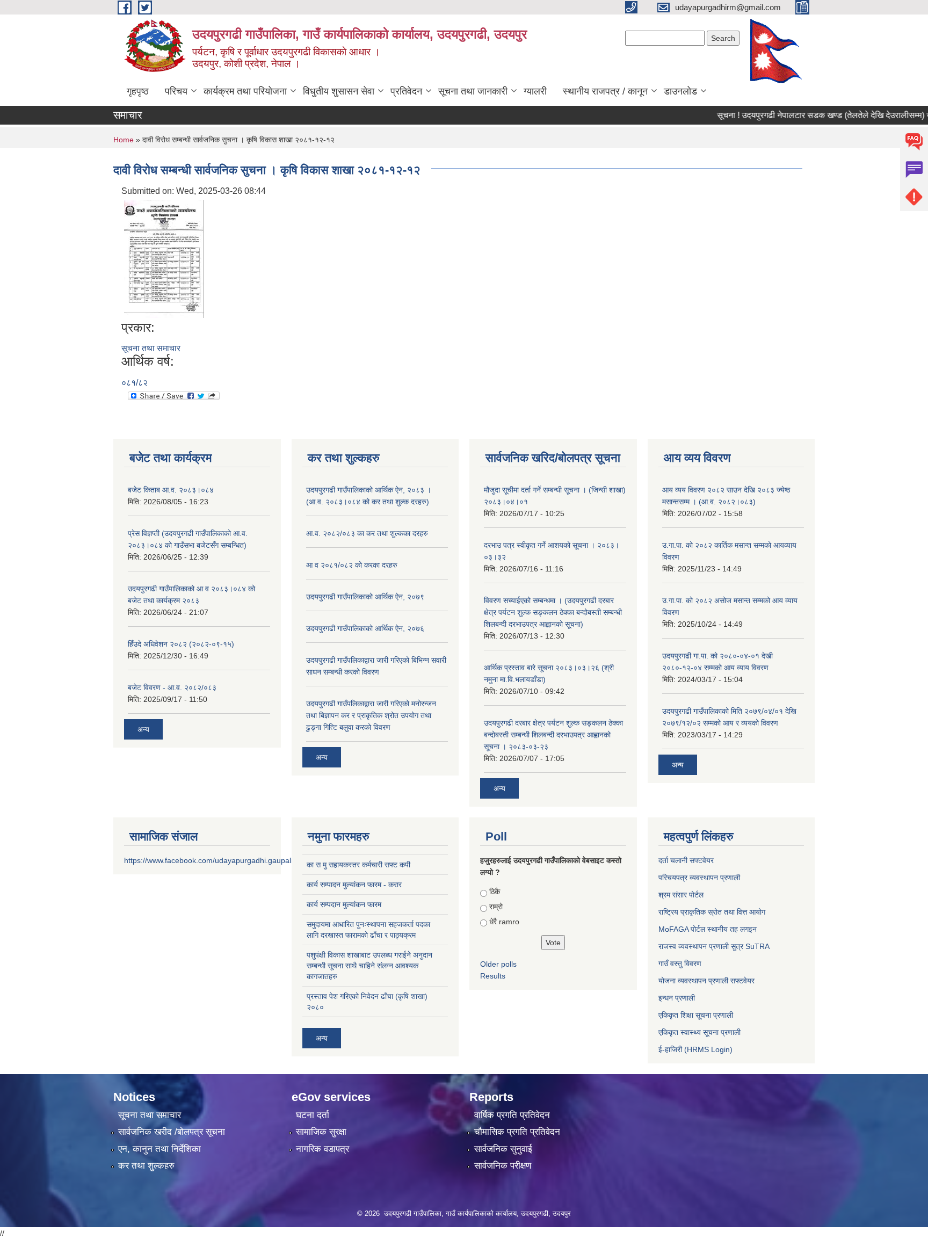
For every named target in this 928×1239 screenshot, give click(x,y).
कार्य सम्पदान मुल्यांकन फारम (344, 904)
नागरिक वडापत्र (322, 1149)
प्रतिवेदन (406, 91)
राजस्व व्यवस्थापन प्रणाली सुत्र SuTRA (714, 946)
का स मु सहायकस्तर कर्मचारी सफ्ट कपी (358, 864)
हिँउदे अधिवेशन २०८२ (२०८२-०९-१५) (181, 644)
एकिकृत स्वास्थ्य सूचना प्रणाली (699, 1032)
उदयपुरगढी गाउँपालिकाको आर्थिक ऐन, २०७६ (365, 628)
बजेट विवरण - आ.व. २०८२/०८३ (172, 687)
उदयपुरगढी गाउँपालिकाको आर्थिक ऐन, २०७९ (365, 596)
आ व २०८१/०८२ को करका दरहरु (351, 565)
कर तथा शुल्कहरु (146, 1166)
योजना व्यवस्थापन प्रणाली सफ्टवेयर (706, 980)
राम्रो (496, 906)
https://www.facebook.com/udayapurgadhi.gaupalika (212, 860)
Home (123, 139)
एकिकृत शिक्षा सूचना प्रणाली (695, 1015)
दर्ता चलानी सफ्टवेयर (686, 860)
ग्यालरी (535, 91)
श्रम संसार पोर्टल (681, 894)
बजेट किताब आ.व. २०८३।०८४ (171, 490)
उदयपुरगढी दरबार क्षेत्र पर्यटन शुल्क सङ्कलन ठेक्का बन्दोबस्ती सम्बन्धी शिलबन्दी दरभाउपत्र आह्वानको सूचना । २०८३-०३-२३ (553, 735)
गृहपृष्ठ (138, 91)
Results (492, 976)
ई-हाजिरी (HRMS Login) (695, 1049)
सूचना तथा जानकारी (473, 91)
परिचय (176, 91)
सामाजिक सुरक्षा (321, 1132)
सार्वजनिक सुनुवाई (503, 1149)
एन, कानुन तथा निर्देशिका (159, 1149)
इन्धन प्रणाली (676, 998)
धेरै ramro (504, 921)
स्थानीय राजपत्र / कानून (605, 91)
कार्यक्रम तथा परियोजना (245, 91)
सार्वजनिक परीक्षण (502, 1166)
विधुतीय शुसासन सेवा (338, 91)
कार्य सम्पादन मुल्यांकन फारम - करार (354, 884)
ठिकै (494, 891)
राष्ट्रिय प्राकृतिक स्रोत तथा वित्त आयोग (711, 912)
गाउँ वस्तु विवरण (679, 963)
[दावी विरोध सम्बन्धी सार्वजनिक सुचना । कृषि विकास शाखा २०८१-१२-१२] (164, 258)
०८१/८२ (134, 382)
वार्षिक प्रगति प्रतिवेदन (512, 1115)
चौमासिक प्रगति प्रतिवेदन (517, 1132)
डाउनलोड (680, 91)
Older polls (498, 964)
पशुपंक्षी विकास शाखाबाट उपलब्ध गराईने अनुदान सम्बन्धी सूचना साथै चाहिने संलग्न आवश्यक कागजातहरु (369, 966)
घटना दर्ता (312, 1115)
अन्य (143, 729)
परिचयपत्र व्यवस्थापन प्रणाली (699, 877)
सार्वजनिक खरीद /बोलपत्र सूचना (171, 1132)
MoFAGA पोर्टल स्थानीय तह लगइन (707, 929)
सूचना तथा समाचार (150, 348)
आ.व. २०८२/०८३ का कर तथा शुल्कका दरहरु (367, 533)
